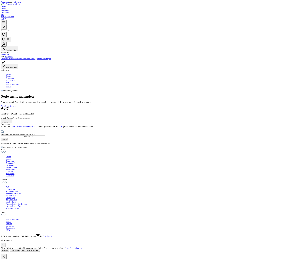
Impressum (10, 226)
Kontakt (9, 224)
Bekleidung (10, 161)
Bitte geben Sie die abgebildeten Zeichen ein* (18, 134)
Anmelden (5, 2)
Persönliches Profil (16, 59)
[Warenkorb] (3, 63)
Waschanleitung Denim (14, 206)
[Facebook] (2, 110)
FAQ (7, 187)
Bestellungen (46, 59)
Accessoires (10, 174)
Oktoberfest (10, 176)
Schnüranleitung (12, 191)
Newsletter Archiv (12, 208)
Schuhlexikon (11, 196)
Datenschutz (10, 228)
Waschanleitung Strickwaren (16, 204)
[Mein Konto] (4, 44)
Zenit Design (47, 236)
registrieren (17, 2)
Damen (8, 159)
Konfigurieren (15, 250)
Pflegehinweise (11, 200)
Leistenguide (10, 189)
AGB (60, 127)
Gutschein (9, 172)
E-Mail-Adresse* (7, 118)
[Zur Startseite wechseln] (10, 4)
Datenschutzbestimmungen (23, 127)
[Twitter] (4, 110)
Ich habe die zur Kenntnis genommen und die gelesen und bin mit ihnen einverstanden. (48, 127)
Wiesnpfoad (10, 165)
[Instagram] (7, 110)
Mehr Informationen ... (73, 248)
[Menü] (4, 22)
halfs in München (12, 220)
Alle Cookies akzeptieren (30, 250)
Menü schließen (11, 50)
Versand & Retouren (13, 193)
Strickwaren (10, 169)
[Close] (4, 27)
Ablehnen (5, 250)
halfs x (8, 222)
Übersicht (5, 59)
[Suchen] (4, 34)
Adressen (26, 59)
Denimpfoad (10, 163)
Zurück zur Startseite (8, 106)
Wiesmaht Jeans (11, 167)
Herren (8, 157)
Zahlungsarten (35, 59)
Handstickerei (11, 202)
